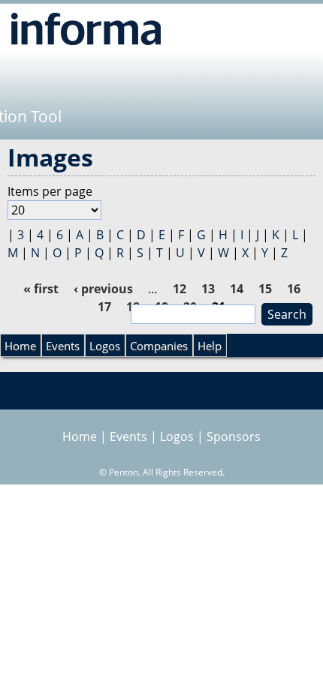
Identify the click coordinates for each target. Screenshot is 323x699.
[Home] (86, 28)
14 (236, 288)
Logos (104, 345)
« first (41, 288)
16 (293, 288)
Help (210, 345)
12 (179, 288)
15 (265, 288)
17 (104, 306)
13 (208, 288)
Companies (159, 345)
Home (20, 345)
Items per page (50, 191)
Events (63, 345)
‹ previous (103, 288)
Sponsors (234, 436)
